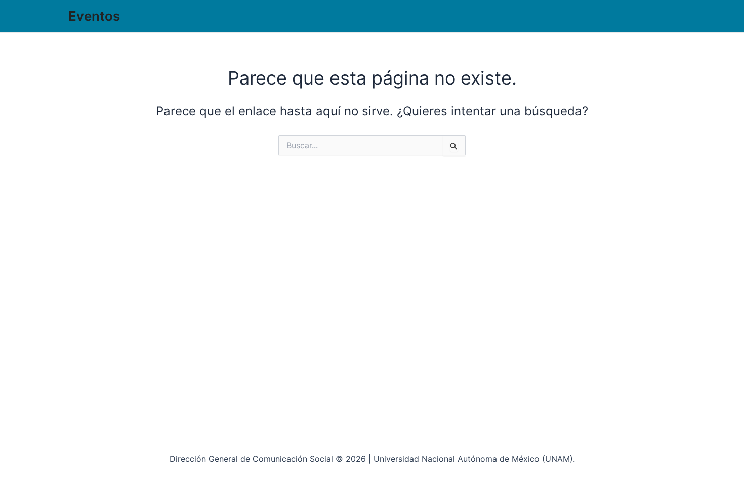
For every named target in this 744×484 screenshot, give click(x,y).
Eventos (94, 16)
